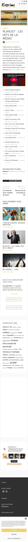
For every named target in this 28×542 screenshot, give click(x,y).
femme (16, 335)
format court (6, 338)
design (4, 335)
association (19, 327)
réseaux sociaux (6, 363)
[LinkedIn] (24, 1)
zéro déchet (15, 367)
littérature (7, 352)
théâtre (21, 365)
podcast (11, 357)
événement (21, 368)
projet (22, 360)
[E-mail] (26, 1)
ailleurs (6, 327)
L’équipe (4, 498)
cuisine (20, 333)
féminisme (17, 338)
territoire (17, 365)
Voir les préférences (14, 538)
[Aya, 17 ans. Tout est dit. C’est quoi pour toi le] (16, 456)
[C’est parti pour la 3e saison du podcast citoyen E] (22, 456)
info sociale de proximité (9, 345)
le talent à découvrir (8, 349)
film (23, 335)
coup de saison (13, 332)
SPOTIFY (14, 70)
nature (5, 355)
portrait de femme (14, 360)
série (13, 365)
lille (20, 349)
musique (5, 28)
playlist (19, 181)
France (11, 337)
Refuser (14, 534)
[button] (26, 518)
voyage (9, 367)
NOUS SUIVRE (6, 488)
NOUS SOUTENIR (7, 504)
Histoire (14, 340)
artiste (14, 327)
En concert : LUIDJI (10, 269)
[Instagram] (22, 1)
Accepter (14, 530)
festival (19, 335)
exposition (10, 335)
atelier (5, 329)
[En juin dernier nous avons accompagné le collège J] (5, 456)
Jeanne (9, 42)
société (13, 362)
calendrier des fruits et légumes (14, 329)
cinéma (6, 332)
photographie (19, 355)
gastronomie (6, 341)
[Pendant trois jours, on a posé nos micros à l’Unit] (11, 456)
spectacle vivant (7, 365)
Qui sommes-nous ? (7, 512)
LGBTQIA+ (15, 349)
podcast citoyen (19, 357)
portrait (5, 360)
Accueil (3, 482)
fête (22, 338)
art (11, 327)
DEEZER (21, 70)
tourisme (4, 367)
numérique (12, 355)
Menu (24, 4)
